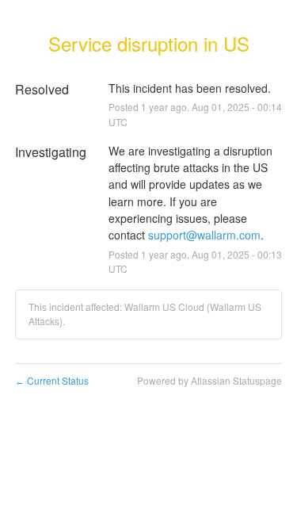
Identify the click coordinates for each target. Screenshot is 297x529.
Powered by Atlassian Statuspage (209, 380)
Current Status (52, 380)
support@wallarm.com (204, 235)
